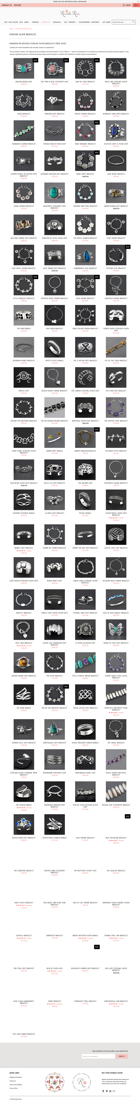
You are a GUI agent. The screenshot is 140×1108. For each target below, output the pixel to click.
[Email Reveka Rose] (114, 1091)
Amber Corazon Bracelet (85, 437)
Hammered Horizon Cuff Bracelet (54, 791)
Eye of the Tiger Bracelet (116, 347)
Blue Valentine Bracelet (116, 824)
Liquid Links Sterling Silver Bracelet (85, 567)
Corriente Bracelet (54, 922)
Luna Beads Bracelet (116, 160)
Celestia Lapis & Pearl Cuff (116, 130)
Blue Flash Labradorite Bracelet (24, 988)
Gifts (21, 22)
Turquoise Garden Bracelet (24, 130)
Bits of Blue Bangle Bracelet (116, 599)
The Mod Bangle (24, 315)
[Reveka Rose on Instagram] (110, 1091)
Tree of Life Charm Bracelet (85, 889)
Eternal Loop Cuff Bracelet (85, 599)
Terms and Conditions (16, 1084)
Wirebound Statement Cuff (54, 759)
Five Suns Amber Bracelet (24, 1020)
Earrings (35, 22)
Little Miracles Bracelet (24, 285)
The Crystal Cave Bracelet (116, 407)
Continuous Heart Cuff (85, 759)
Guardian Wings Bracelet (24, 347)
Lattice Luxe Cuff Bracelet (116, 534)
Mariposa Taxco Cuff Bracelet (85, 407)
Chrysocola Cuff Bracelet (54, 729)
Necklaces (57, 22)
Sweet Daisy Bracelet (24, 889)
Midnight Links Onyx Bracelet (116, 100)
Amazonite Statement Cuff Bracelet (54, 193)
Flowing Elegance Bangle (24, 500)
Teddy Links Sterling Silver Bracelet (24, 437)
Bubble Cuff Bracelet (24, 534)
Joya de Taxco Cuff (54, 955)
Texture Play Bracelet (116, 255)
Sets (65, 22)
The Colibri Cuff (85, 469)
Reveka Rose (18, 1099)
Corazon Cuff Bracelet (54, 100)
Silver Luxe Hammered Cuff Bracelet (54, 629)
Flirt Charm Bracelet (116, 225)
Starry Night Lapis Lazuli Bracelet (116, 662)
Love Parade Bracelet (85, 824)
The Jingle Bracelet (116, 729)
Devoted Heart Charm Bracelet (54, 285)
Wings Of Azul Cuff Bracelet (116, 629)
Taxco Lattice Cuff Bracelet (85, 694)
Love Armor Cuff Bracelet (54, 255)
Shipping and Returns (16, 1077)
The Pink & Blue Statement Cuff (54, 68)
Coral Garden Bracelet (24, 193)
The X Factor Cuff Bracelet (85, 347)
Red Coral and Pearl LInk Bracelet (54, 889)
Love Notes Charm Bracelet (24, 255)
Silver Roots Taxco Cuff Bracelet (116, 500)
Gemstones (95, 22)
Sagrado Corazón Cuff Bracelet (54, 160)
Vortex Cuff (24, 377)
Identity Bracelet (24, 599)
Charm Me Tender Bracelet (54, 534)
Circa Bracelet (24, 100)
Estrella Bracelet (24, 922)
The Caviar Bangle (24, 791)
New (6, 22)
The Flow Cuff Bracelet (116, 377)
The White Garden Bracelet (85, 225)
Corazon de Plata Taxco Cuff (54, 225)
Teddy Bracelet (54, 988)
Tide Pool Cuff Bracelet (24, 955)
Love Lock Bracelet (24, 629)
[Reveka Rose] (70, 13)
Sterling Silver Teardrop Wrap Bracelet (24, 759)
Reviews (17, 5)
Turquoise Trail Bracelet (85, 988)
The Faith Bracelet (54, 662)
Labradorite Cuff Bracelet (85, 255)
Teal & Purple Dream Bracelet (85, 662)
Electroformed (84, 22)
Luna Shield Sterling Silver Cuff (24, 567)
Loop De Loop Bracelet (85, 68)
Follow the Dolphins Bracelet (24, 407)
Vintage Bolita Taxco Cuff (54, 130)
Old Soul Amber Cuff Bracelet (24, 225)
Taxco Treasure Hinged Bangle (85, 729)
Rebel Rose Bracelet (85, 160)
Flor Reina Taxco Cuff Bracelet (24, 469)
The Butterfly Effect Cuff (85, 857)
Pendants (72, 22)
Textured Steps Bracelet (116, 437)
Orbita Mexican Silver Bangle (85, 922)
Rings (26, 22)
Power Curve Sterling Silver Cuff (116, 315)
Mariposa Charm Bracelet (116, 285)
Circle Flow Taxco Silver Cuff (54, 599)
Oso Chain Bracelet (54, 315)
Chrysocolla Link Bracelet (116, 988)
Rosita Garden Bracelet (85, 100)
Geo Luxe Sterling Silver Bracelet (116, 955)
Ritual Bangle (85, 500)
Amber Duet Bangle (54, 437)
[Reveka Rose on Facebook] (103, 1091)
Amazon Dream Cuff (24, 68)
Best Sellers (13, 22)
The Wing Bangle (24, 694)
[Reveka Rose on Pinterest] (106, 1091)
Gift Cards (106, 22)
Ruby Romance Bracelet (85, 130)
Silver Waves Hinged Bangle (54, 824)
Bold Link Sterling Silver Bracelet (116, 68)
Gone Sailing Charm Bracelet (85, 315)
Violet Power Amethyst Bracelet (116, 759)
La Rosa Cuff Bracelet (54, 500)
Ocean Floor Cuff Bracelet (24, 824)
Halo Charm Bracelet (85, 285)
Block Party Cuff (54, 567)
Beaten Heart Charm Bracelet (54, 377)
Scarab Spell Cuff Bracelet (24, 729)
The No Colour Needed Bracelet (54, 407)
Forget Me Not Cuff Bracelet (85, 534)
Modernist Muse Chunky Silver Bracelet (116, 889)
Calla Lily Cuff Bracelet (54, 469)
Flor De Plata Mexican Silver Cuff (85, 791)
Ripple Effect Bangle (54, 347)
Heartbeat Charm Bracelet (116, 469)
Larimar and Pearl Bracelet (85, 193)
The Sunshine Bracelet (24, 857)
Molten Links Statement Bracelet (54, 857)
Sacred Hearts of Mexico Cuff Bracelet (24, 160)
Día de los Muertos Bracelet (54, 694)
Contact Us (7, 5)
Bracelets (46, 22)
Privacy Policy (14, 1088)
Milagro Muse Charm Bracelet (116, 567)
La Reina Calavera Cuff (85, 629)
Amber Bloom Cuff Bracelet (116, 193)
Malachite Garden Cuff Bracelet (85, 955)
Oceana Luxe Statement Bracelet (116, 791)
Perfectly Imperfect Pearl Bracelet (116, 694)
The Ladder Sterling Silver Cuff (85, 377)
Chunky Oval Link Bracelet (116, 922)
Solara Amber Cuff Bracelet (24, 662)
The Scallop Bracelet (116, 857)
